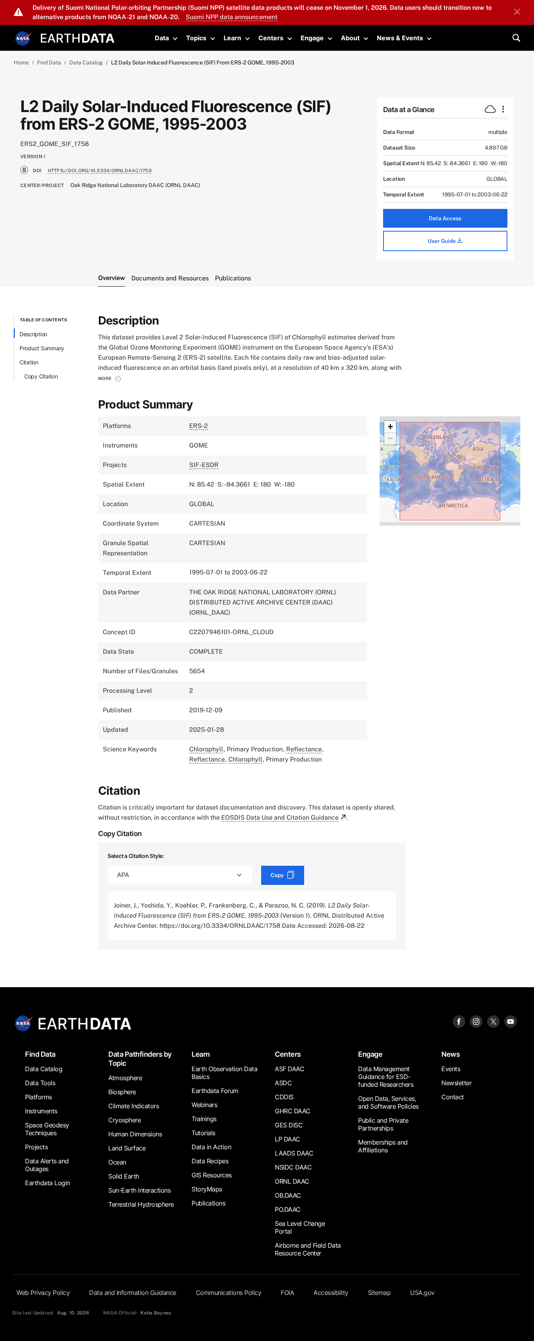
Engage (312, 38)
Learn (232, 38)
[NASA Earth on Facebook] (459, 1021)
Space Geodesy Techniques (47, 1129)
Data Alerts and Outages (47, 1165)
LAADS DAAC (294, 1153)
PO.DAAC (288, 1209)
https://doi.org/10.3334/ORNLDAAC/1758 (100, 170)
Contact (452, 1097)
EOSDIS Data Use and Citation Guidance (280, 817)
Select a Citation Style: (136, 855)
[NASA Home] (23, 38)
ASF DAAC (289, 1069)
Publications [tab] (233, 278)
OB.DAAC (288, 1195)
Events (450, 1069)
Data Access (445, 218)
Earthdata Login (47, 1183)
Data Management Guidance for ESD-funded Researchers (385, 1076)
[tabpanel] (267, 632)
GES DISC (289, 1125)
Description (33, 334)
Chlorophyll (206, 749)
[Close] (517, 12)
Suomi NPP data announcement (232, 17)
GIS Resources (212, 1175)
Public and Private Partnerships (383, 1124)
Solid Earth (123, 1176)
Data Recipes (210, 1161)
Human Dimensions (135, 1134)
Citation (29, 362)
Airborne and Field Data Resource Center (308, 1249)
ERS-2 (198, 426)
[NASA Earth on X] (493, 1021)
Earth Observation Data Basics (224, 1073)
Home (21, 62)
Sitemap (379, 1292)
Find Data (49, 62)
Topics (196, 38)
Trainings (204, 1119)
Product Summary (42, 348)
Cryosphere (124, 1120)
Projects (36, 1147)
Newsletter (456, 1083)
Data (162, 38)
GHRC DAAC (292, 1111)
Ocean (117, 1162)
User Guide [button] (442, 241)
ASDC (283, 1083)
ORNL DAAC (292, 1181)
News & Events (400, 38)
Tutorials (203, 1133)
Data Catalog (86, 62)
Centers (270, 38)
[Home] (78, 37)
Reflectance (304, 749)
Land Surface (126, 1148)
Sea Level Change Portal (300, 1227)
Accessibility (331, 1292)
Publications (208, 1203)
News (450, 1054)
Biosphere (122, 1092)
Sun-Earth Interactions (139, 1190)
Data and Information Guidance (132, 1292)
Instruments (41, 1111)
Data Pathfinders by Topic (140, 1058)
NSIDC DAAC (293, 1167)
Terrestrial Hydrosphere (141, 1204)
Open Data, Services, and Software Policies (388, 1102)
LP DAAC (287, 1139)
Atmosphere (125, 1078)
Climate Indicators (133, 1106)
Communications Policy (229, 1292)
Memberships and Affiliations (383, 1146)
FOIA (287, 1292)
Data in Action (211, 1147)
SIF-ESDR (204, 465)
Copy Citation (41, 376)
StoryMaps (207, 1189)
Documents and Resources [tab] (170, 278)
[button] (109, 378)
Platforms (38, 1097)
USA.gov (422, 1292)
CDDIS (284, 1097)
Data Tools (40, 1083)
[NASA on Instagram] (476, 1021)
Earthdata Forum (215, 1091)
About (350, 38)
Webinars (204, 1105)
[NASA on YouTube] (510, 1021)
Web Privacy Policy (43, 1292)
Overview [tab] (111, 278)
